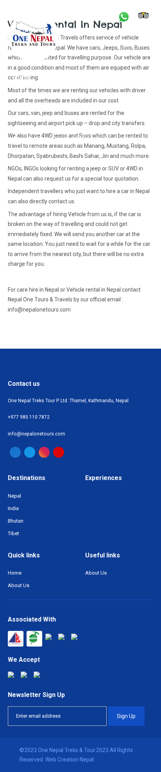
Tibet (13, 533)
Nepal (14, 496)
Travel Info (93, 108)
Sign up (126, 716)
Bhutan (15, 521)
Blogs (131, 108)
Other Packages (39, 108)
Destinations (101, 77)
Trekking (56, 77)
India (13, 508)
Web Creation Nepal (69, 759)
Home (22, 77)
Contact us (70, 139)
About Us (28, 139)
